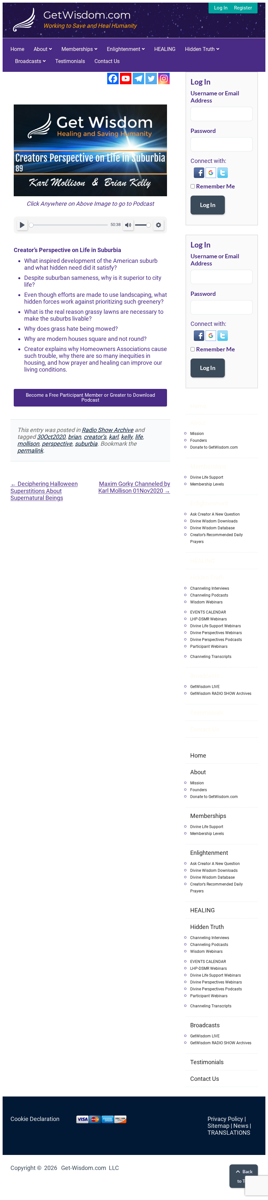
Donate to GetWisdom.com (214, 447)
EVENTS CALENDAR (208, 612)
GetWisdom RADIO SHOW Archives (220, 693)
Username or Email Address (215, 96)
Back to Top (245, 1176)
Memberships (77, 49)
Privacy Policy (225, 1118)
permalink (30, 450)
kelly (126, 436)
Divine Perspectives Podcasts (216, 639)
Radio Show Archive (107, 429)
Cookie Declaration (34, 1118)
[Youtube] (125, 78)
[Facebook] (113, 78)
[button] (200, 176)
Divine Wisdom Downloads (214, 521)
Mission (197, 433)
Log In (220, 8)
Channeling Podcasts (209, 595)
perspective (57, 443)
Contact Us (107, 61)
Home (17, 49)
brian (74, 436)
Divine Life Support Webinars (215, 626)
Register (243, 8)
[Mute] (128, 225)
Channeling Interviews (209, 588)
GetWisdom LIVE (205, 686)
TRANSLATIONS (229, 1132)
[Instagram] (164, 78)
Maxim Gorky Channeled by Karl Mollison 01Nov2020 (134, 487)
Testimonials (70, 61)
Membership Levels (207, 484)
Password (203, 130)
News (240, 1125)
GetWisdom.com (87, 14)
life (139, 436)
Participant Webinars (208, 646)
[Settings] (158, 225)
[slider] (68, 225)
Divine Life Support (206, 477)
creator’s (95, 436)
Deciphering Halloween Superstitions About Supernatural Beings (44, 490)
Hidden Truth (200, 49)
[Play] (22, 225)
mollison (28, 443)
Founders (198, 440)
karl (113, 436)
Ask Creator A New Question (215, 514)
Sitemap (218, 1125)
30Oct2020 (51, 436)
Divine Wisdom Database (212, 528)
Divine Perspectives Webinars (216, 633)
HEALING (165, 49)
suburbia (86, 443)
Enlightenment (123, 49)
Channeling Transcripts (210, 656)
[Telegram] (138, 78)
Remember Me (215, 186)
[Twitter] (151, 78)
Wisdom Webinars (206, 602)
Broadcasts (28, 61)
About (40, 49)
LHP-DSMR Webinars (208, 619)
